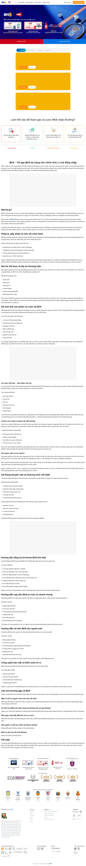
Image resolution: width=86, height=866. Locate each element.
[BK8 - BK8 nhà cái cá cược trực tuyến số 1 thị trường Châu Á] (6, 2)
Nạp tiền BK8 (29, 2)
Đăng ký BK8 (45, 2)
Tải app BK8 (21, 2)
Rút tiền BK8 (37, 2)
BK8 (15, 2)
